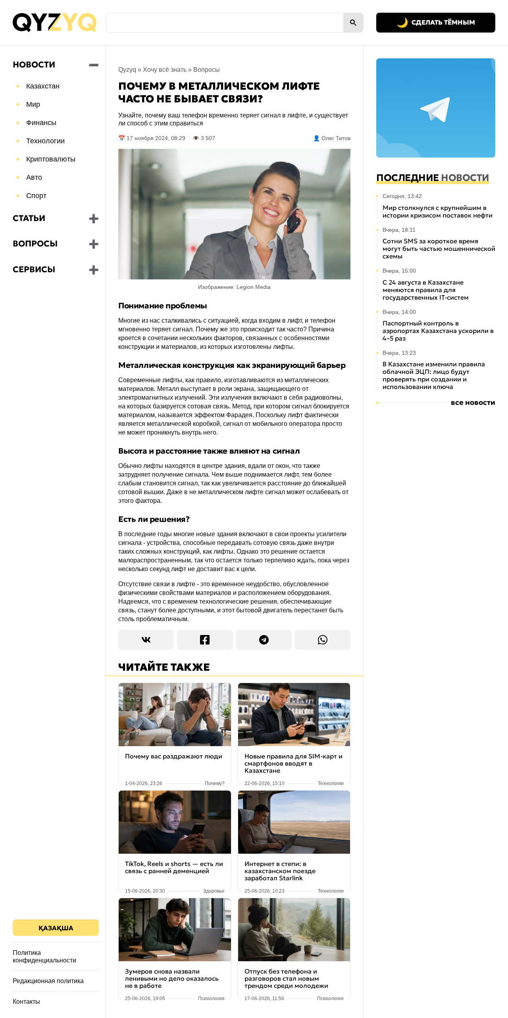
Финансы (41, 123)
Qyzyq (127, 69)
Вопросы (35, 244)
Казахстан (43, 86)
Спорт (36, 196)
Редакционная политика (48, 981)
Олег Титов (335, 138)
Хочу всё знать (165, 69)
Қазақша (55, 928)
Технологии (45, 141)
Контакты (26, 1001)
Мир (33, 104)
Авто (34, 177)
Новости (34, 65)
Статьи (29, 218)
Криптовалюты (50, 159)
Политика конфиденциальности (44, 956)
